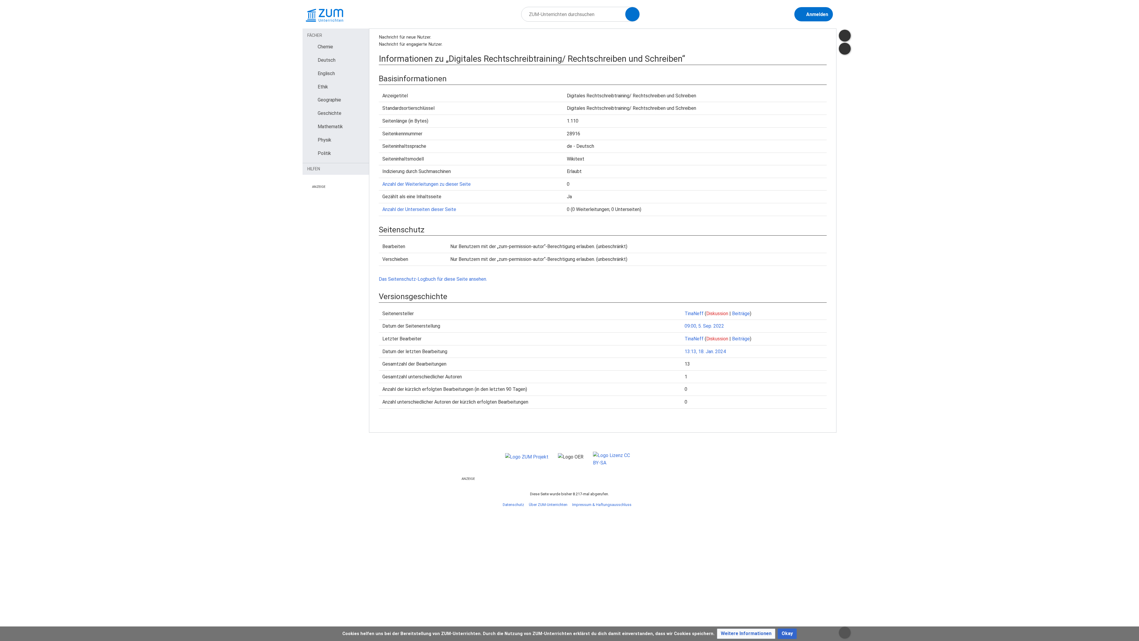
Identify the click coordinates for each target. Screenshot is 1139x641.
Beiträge (741, 313)
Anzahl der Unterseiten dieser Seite (419, 209)
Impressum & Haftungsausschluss (601, 504)
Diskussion (717, 313)
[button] (746, 634)
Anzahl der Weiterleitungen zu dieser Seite (426, 184)
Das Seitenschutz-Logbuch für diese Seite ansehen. (433, 279)
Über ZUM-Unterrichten (548, 504)
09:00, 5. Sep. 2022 (704, 326)
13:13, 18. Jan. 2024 (705, 351)
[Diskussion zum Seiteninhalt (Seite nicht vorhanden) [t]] (845, 36)
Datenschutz (513, 504)
